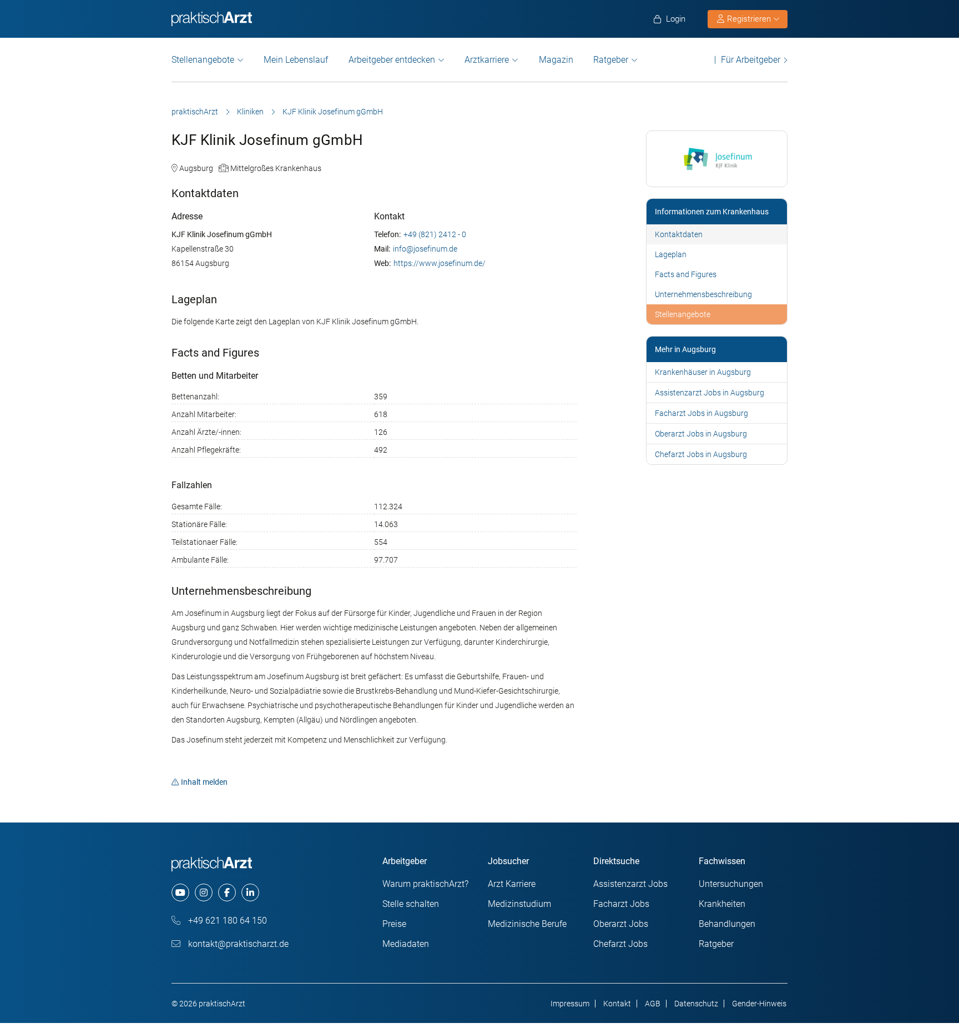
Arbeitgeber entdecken (392, 59)
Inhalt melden (204, 782)
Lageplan (671, 254)
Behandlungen (727, 924)
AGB (652, 1003)
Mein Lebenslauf (296, 59)
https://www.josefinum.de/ (439, 263)
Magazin (556, 59)
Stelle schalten (410, 904)
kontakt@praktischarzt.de (237, 944)
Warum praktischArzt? (425, 884)
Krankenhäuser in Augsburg (703, 372)
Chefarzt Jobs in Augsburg (701, 454)
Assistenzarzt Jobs (630, 884)
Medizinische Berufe (527, 924)
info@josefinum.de (425, 248)
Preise (394, 924)
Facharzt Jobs (621, 904)
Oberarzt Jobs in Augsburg (701, 433)
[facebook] (227, 892)
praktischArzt (194, 111)
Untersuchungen (731, 884)
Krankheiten (722, 904)
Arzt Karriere (512, 884)
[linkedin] (250, 892)
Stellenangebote (202, 59)
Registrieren (749, 19)
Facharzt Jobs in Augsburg (701, 413)
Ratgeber (610, 59)
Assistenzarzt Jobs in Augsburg (709, 392)
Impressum (570, 1003)
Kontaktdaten (679, 234)
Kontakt (617, 1003)
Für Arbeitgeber (750, 59)
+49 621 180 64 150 (226, 920)
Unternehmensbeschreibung (703, 294)
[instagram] (204, 892)
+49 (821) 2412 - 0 (434, 234)
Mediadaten (405, 944)
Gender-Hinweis (759, 1003)
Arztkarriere (487, 59)
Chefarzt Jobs (620, 944)
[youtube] (180, 892)
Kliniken (250, 111)
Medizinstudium (519, 904)
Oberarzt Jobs (620, 924)
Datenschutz (696, 1003)
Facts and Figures (685, 274)
